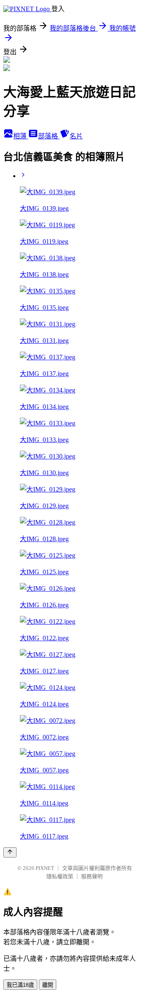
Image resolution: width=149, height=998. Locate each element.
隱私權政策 (59, 876)
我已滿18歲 (20, 985)
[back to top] (10, 852)
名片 (76, 136)
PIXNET (45, 868)
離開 (47, 985)
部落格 (49, 136)
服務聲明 (92, 876)
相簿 (20, 136)
